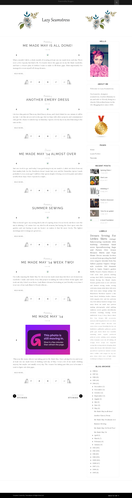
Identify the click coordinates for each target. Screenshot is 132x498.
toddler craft (99, 353)
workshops (93, 359)
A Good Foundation (107, 220)
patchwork (113, 334)
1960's (102, 277)
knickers (104, 302)
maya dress (94, 304)
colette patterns (95, 323)
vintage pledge (107, 291)
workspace (100, 359)
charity (113, 280)
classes (113, 296)
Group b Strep (102, 315)
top (112, 353)
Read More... (19, 74)
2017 (94, 374)
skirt (103, 348)
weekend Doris (95, 258)
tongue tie (106, 353)
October (97, 393)
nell (111, 283)
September (98, 396)
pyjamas (100, 264)
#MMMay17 (104, 189)
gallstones (108, 329)
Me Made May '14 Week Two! (47, 262)
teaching (101, 313)
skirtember (108, 348)
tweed (114, 313)
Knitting (93, 244)
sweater (113, 350)
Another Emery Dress (47, 99)
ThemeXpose (29, 495)
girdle (92, 331)
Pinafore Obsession (107, 200)
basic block (94, 296)
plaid (108, 307)
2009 (94, 460)
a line (114, 293)
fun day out (112, 326)
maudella (113, 331)
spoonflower (94, 350)
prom (108, 337)
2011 (94, 454)
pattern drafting (110, 275)
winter (114, 356)
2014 (94, 383)
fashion (93, 264)
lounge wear (112, 302)
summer (108, 350)
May (95, 408)
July (114, 291)
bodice (108, 296)
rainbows (93, 310)
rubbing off (112, 340)
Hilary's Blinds (111, 315)
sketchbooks (111, 310)
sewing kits (93, 345)
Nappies (106, 264)
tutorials (105, 261)
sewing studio (105, 285)
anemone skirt (94, 321)
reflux (92, 340)
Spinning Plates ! (105, 170)
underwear (93, 315)
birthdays (102, 296)
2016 (94, 377)
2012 (94, 451)
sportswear (101, 350)
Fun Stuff (112, 258)
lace (108, 331)
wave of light (107, 356)
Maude (108, 280)
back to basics (96, 269)
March (96, 438)
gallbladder (101, 329)
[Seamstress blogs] (101, 137)
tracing (107, 313)
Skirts (103, 238)
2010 (94, 457)
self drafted (94, 285)
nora (114, 283)
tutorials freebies (109, 255)
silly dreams (98, 348)
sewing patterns (102, 345)
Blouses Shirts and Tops (103, 252)
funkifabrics (93, 329)
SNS (106, 318)
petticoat (92, 337)
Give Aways (110, 250)
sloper (114, 348)
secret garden (102, 310)
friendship (106, 326)
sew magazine (111, 342)
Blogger (70, 1)
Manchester (94, 293)
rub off (106, 340)
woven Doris (107, 359)
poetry (98, 337)
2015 (94, 380)
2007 (94, 466)
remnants (97, 340)
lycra (95, 291)
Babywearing (96, 242)
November (98, 390)
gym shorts (98, 331)
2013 (94, 448)
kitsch (104, 331)
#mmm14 (48, 42)
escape (100, 326)
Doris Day (112, 261)
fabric (107, 288)
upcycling (105, 258)
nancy (100, 291)
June (96, 405)
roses (102, 340)
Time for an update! (107, 211)
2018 (94, 371)
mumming (93, 334)
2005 (94, 473)
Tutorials (93, 158)
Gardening (107, 277)
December (98, 387)
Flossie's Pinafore (102, 272)
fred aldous (97, 302)
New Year (93, 318)
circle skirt (99, 275)
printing (103, 337)
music (99, 334)
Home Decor (96, 255)
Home (92, 150)
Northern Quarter (105, 293)
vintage (112, 239)
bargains (101, 321)
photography (100, 307)
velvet (100, 356)
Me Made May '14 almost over (47, 154)
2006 (94, 469)
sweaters (93, 313)
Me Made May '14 (47, 316)
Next (78, 55)
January (97, 445)
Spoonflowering (103, 247)
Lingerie (98, 261)
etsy (91, 302)
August (96, 399)
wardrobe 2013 (101, 266)
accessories (112, 318)
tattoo (92, 353)
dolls (103, 288)
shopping (109, 345)
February (97, 442)
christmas (104, 244)
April (96, 435)
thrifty (92, 272)
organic (105, 334)
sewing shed (94, 277)
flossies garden (95, 283)
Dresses (48, 150)
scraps (103, 342)
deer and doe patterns (108, 299)
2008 (94, 463)
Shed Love (103, 177)
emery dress (94, 326)
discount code (111, 323)
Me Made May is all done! (48, 45)
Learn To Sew (95, 154)
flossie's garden (109, 269)
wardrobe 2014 (109, 242)
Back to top (113, 495)
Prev (16, 55)
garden (114, 329)
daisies (103, 323)
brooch (106, 321)
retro (92, 261)
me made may (104, 304)
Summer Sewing (47, 208)
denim (99, 288)
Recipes (101, 318)
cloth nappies (95, 299)
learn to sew (105, 283)
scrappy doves (95, 342)
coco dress (112, 321)
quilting (113, 307)
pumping (113, 337)
